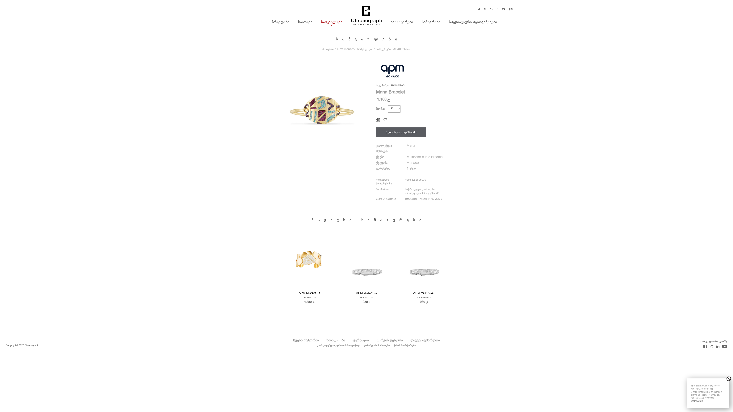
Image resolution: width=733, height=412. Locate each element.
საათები (305, 22)
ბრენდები (280, 22)
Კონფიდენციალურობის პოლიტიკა (338, 345)
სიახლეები (335, 340)
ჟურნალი (361, 340)
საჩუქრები (431, 22)
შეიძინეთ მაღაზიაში (401, 132)
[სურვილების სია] (385, 120)
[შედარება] (378, 120)
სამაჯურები (383, 49)
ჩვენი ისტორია (306, 340)
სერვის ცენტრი (390, 340)
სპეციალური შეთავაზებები (473, 22)
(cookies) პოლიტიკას (702, 399)
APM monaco (346, 49)
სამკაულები (331, 22)
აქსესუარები (402, 22)
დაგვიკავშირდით (425, 340)
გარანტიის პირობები (377, 345)
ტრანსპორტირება (405, 345)
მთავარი (328, 49)
